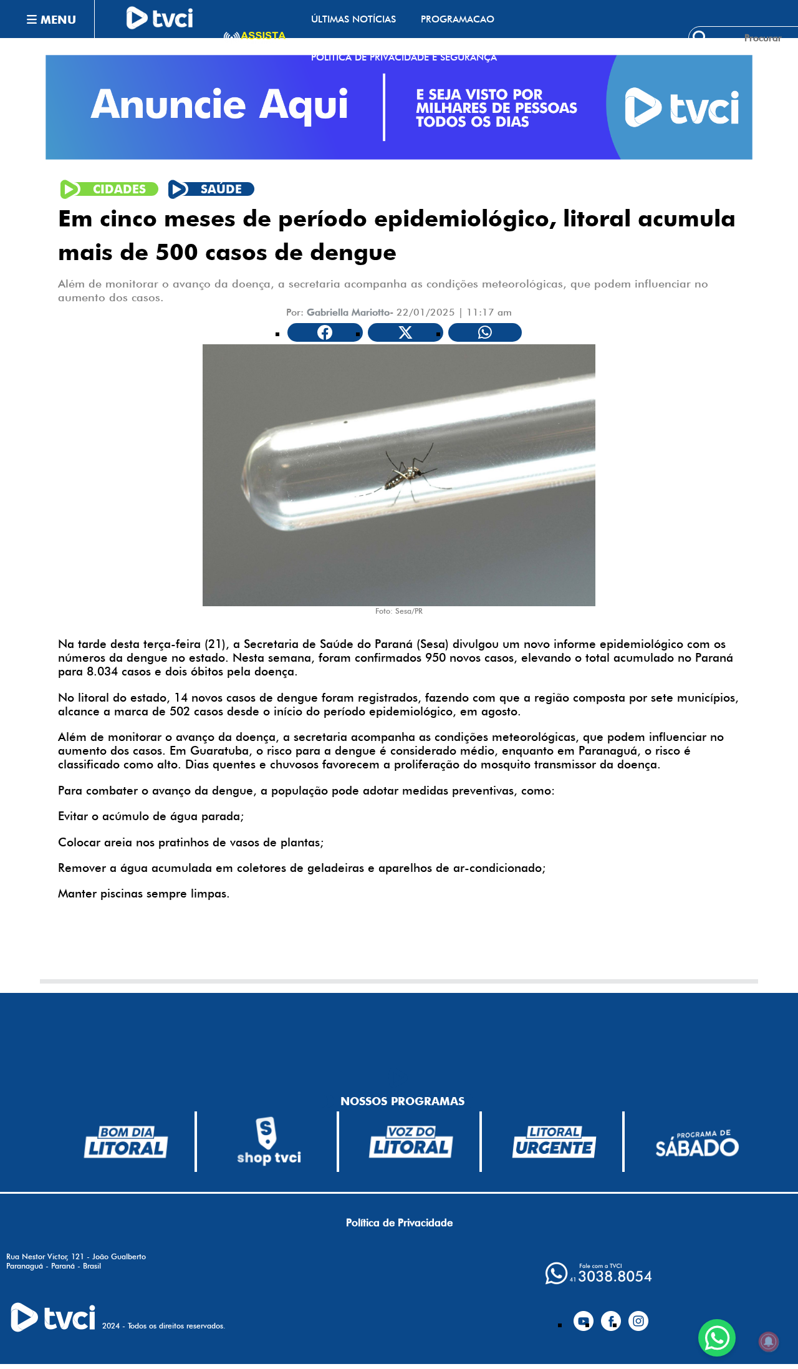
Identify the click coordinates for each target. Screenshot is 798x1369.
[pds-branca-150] (697, 1141)
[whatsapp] (598, 1273)
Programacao (457, 19)
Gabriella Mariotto (348, 312)
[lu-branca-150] (554, 1142)
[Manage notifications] (769, 1342)
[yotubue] (584, 1316)
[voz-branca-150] (411, 1142)
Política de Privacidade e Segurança (404, 57)
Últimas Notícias (353, 19)
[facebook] (611, 1316)
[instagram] (638, 1316)
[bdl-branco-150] (125, 1142)
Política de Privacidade (399, 1222)
